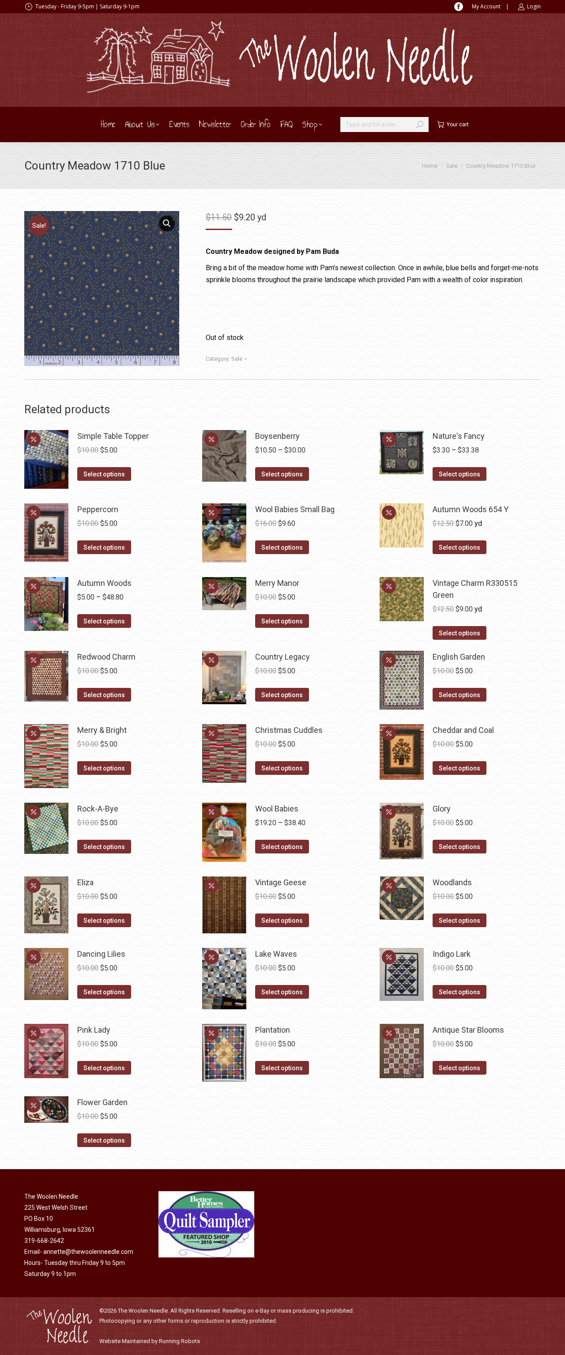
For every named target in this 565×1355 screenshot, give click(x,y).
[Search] (419, 124)
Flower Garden (102, 1102)
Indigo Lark (452, 954)
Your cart (458, 124)
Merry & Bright (102, 730)
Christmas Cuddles (289, 730)
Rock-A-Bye (97, 808)
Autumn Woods (104, 583)
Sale (236, 358)
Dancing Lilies (101, 954)
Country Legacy (282, 656)
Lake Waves (276, 954)
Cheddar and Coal (463, 730)
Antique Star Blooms (468, 1029)
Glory (442, 808)
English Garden (459, 656)
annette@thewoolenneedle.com (88, 1251)
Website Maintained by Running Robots (149, 1341)
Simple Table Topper (113, 436)
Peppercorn (97, 509)
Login (534, 6)
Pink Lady (93, 1029)
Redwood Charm (106, 656)
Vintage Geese (280, 882)
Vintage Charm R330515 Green (475, 589)
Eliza (85, 882)
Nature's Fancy (459, 436)
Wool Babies (276, 808)
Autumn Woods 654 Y (470, 509)
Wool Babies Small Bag (295, 509)
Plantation (272, 1029)
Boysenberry (277, 436)
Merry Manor (277, 583)
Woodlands (452, 882)
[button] (167, 223)
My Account (486, 6)
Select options (104, 474)
